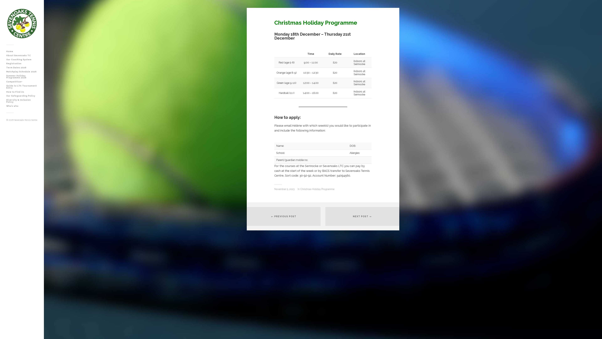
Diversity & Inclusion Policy (18, 101)
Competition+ (14, 82)
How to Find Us (15, 92)
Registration (13, 63)
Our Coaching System (19, 59)
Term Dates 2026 (16, 67)
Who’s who (12, 106)
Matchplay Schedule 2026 (21, 71)
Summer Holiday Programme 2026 (16, 77)
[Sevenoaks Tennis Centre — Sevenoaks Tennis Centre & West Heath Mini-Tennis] (22, 23)
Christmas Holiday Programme (317, 189)
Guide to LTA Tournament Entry (21, 87)
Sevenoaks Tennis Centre (25, 120)
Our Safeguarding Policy (20, 96)
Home (9, 51)
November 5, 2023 (284, 189)
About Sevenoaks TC (18, 55)
